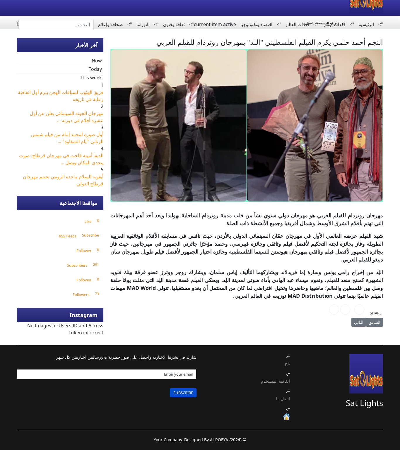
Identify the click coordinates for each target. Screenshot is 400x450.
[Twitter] (345, 309)
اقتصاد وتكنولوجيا (256, 24)
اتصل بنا (283, 398)
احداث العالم (297, 24)
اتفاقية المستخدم (275, 381)
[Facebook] (359, 309)
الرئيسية (366, 24)
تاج (287, 363)
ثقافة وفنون (174, 24)
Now (97, 60)
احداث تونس (333, 24)
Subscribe (183, 392)
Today (95, 69)
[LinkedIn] (334, 309)
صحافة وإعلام (110, 24)
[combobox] (56, 24)
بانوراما (143, 24)
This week (91, 77)
